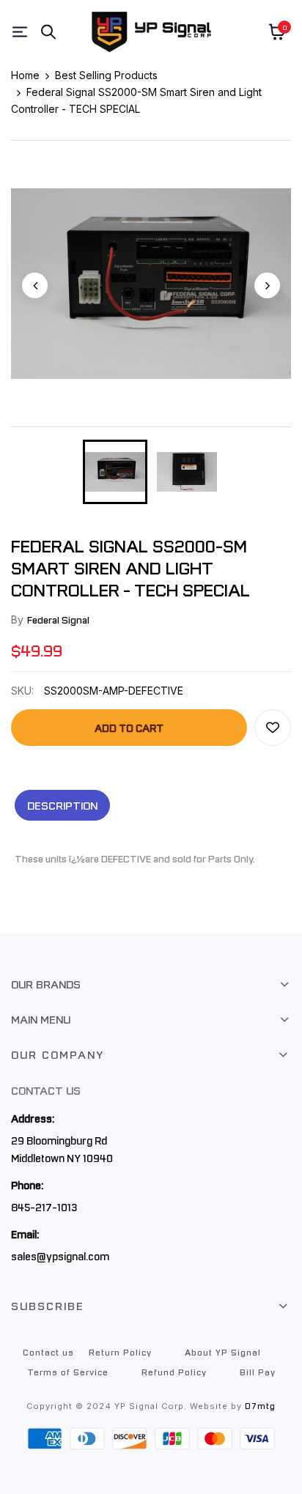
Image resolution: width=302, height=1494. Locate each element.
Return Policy (120, 1352)
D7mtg (260, 1405)
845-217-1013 (44, 1206)
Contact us (48, 1352)
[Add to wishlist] (272, 727)
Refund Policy (174, 1372)
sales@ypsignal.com (60, 1255)
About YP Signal (223, 1352)
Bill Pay (258, 1372)
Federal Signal (58, 619)
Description (62, 805)
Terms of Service (67, 1372)
